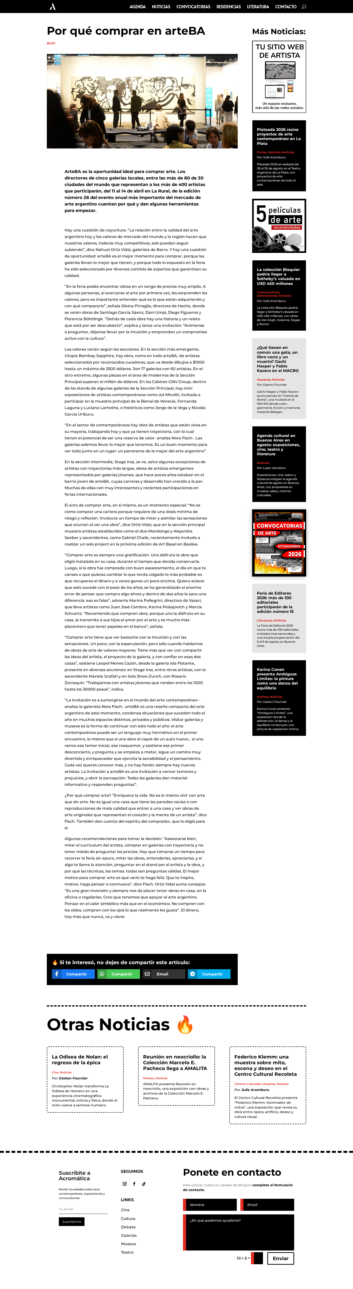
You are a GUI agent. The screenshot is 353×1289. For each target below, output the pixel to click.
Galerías (274, 152)
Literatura (258, 7)
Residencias (229, 7)
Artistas (262, 697)
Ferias (261, 152)
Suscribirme (71, 1222)
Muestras (264, 379)
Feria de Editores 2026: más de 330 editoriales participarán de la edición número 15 (275, 602)
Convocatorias (193, 7)
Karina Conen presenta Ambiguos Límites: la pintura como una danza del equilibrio (277, 678)
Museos (148, 1078)
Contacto (286, 7)
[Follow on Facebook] (134, 1184)
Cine (55, 1072)
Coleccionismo (268, 292)
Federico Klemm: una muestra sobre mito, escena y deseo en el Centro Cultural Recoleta (265, 1065)
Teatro (127, 1252)
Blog (51, 43)
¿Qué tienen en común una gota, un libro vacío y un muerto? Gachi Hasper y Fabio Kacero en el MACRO (278, 359)
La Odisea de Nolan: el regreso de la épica (80, 1059)
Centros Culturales (247, 1084)
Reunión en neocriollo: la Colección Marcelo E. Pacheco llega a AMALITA (175, 1062)
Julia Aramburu (274, 157)
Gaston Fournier (275, 384)
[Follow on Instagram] (124, 1184)
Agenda (138, 7)
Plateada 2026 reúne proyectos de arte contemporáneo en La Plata (279, 136)
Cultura (128, 1218)
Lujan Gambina (274, 468)
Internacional (267, 295)
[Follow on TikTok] (144, 1184)
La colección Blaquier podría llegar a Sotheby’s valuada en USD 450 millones (278, 276)
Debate (128, 1227)
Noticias (161, 7)
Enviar (281, 1258)
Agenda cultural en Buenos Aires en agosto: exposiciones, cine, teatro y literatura (278, 444)
